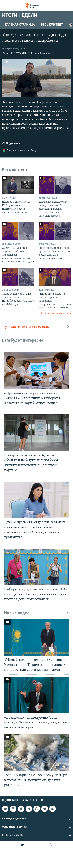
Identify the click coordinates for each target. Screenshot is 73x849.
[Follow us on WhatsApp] (36, 809)
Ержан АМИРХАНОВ (43, 53)
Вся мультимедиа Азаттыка (55, 313)
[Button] (11, 144)
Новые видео (17, 613)
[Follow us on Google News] (44, 809)
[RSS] (52, 809)
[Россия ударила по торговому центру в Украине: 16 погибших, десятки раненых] (36, 752)
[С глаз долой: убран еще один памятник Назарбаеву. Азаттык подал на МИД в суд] (18, 277)
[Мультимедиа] (22, 845)
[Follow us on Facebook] (21, 809)
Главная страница (20, 24)
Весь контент (52, 24)
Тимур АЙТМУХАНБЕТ (16, 53)
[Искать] (50, 845)
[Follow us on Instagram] (13, 809)
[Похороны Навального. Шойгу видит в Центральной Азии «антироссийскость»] (18, 185)
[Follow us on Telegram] (29, 809)
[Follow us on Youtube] (5, 809)
